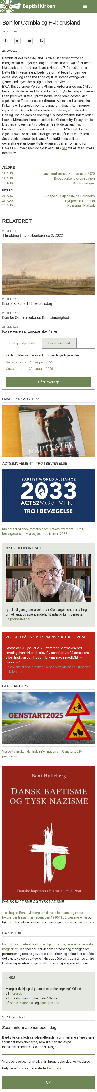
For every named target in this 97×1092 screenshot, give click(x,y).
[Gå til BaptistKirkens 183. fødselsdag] (48, 269)
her (78, 124)
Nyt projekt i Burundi (80, 201)
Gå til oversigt (48, 382)
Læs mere (54, 1068)
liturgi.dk (16, 993)
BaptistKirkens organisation (74, 179)
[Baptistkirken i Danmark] (27, 6)
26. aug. (8, 196)
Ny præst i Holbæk (81, 206)
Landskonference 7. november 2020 (68, 174)
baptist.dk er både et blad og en (24, 944)
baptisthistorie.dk (22, 1003)
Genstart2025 (15, 686)
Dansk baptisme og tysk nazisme (33, 901)
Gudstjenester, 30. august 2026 (29, 369)
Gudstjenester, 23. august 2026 (29, 362)
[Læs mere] (42, 41)
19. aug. (8, 173)
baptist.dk (11, 933)
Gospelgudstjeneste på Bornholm (70, 196)
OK (48, 1082)
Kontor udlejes (84, 183)
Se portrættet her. (18, 619)
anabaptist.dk (49, 1003)
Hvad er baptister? (20, 399)
